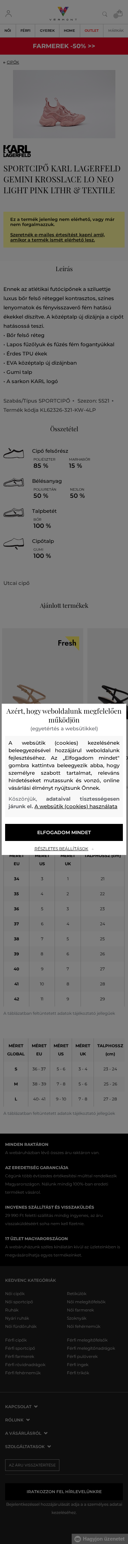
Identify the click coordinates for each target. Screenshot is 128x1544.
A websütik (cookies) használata (75, 806)
